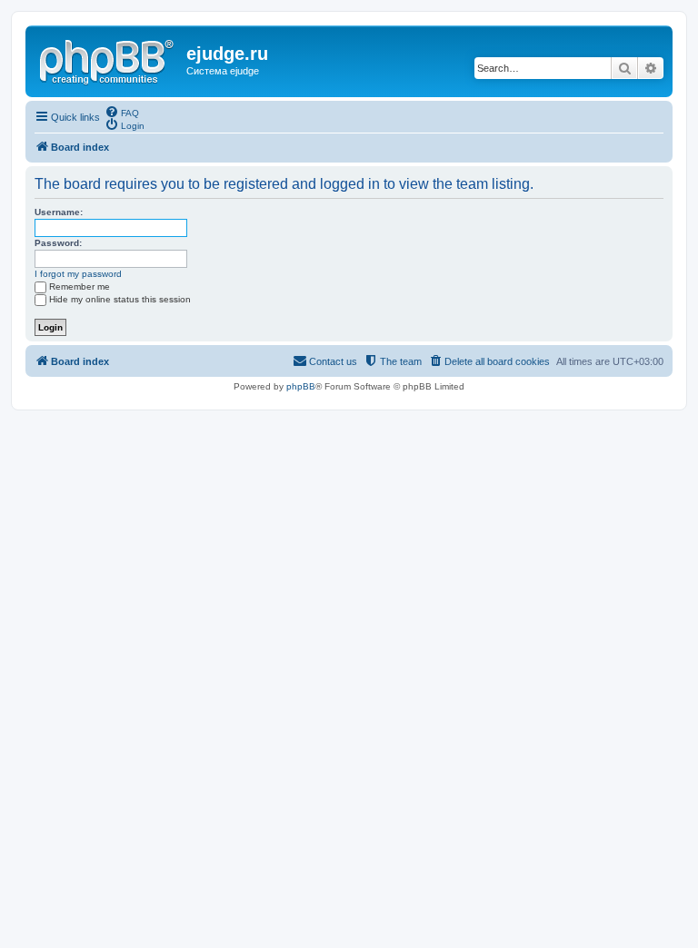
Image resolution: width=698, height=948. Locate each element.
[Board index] (108, 59)
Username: (59, 212)
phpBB (300, 386)
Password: (58, 243)
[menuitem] (122, 111)
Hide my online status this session (120, 299)
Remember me (79, 286)
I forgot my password (78, 274)
